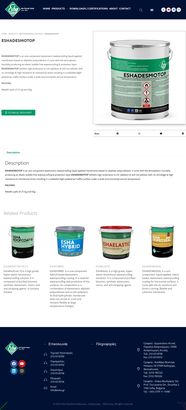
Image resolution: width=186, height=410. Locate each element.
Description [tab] (13, 152)
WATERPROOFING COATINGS (31, 34)
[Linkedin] (173, 10)
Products (13, 34)
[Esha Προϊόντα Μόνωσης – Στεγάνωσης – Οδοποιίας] (19, 9)
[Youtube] (168, 10)
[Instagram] (179, 10)
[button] (117, 133)
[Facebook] (14, 363)
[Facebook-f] (163, 10)
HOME (4, 34)
